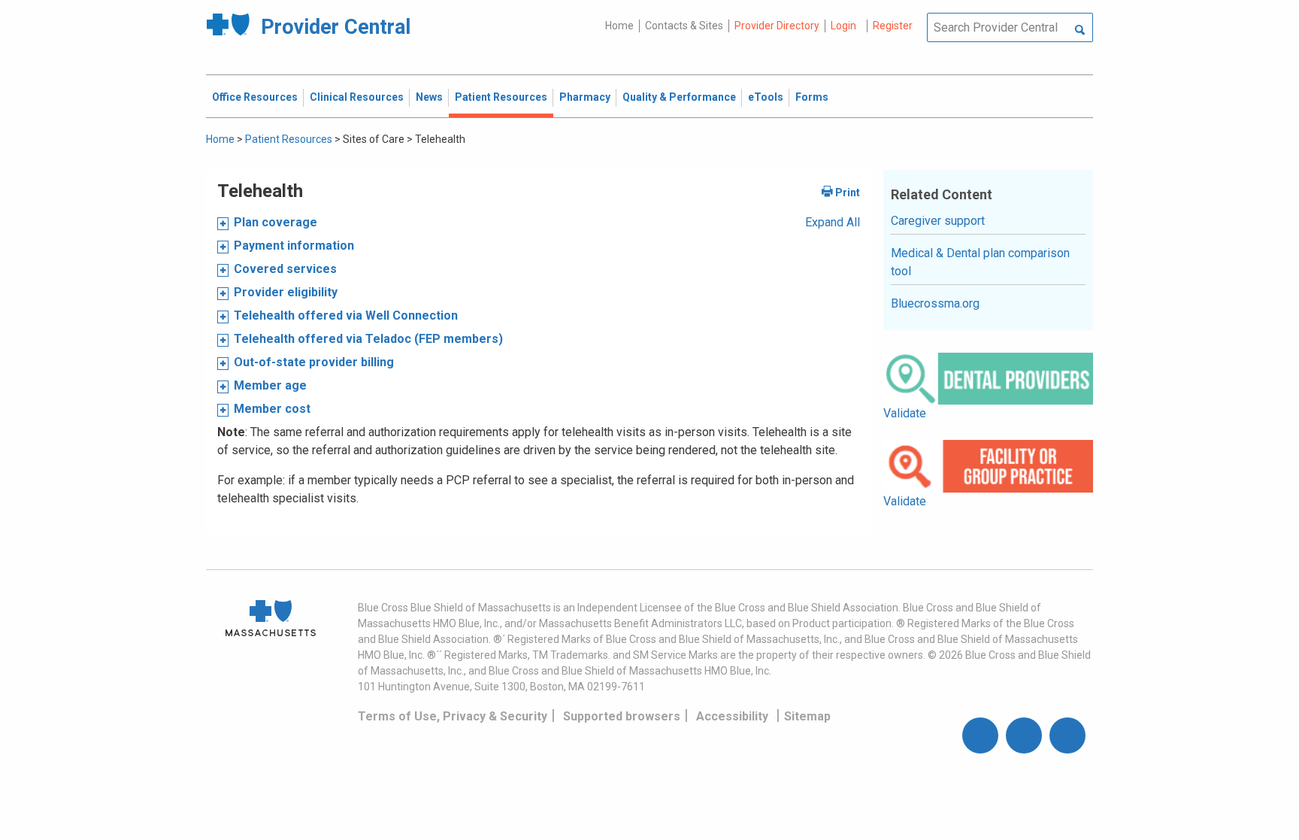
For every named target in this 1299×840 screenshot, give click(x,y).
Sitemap (807, 716)
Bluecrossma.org (935, 303)
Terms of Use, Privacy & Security (452, 716)
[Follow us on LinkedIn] (1067, 735)
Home (619, 26)
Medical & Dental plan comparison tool (980, 262)
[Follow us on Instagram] (1024, 735)
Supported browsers (621, 716)
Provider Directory (776, 26)
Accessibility (732, 716)
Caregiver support (938, 221)
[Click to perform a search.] (1080, 31)
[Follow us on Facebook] (980, 735)
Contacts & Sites (684, 26)
